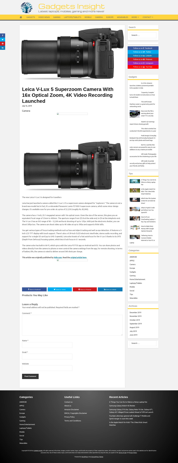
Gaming (56, 17)
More (134, 17)
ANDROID (133, 257)
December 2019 (135, 312)
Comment (27, 313)
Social (132, 291)
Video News (44, 17)
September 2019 (136, 324)
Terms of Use (122, 452)
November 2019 (135, 316)
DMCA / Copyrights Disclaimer (75, 413)
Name (25, 341)
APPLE (132, 261)
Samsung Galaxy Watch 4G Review (122, 406)
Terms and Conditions (72, 421)
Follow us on (142, 48)
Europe (110, 17)
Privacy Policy (69, 417)
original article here (78, 257)
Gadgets (30, 17)
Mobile (88, 17)
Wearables (122, 17)
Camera (99, 17)
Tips (131, 294)
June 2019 (133, 335)
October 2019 (135, 320)
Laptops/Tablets (72, 17)
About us (67, 406)
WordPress (85, 456)
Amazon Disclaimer (71, 409)
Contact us (68, 402)
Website (25, 364)
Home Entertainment (137, 279)
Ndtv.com (58, 257)
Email (25, 352)
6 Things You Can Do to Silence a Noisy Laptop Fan (128, 402)
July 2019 (133, 331)
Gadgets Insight (71, 6)
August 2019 (134, 327)
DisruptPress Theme (97, 456)
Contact (147, 17)
